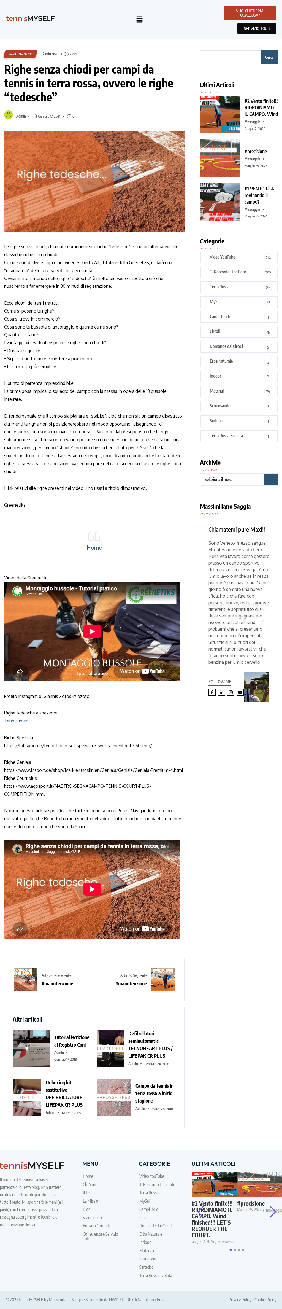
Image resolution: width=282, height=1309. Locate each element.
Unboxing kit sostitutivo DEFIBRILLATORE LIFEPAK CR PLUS (64, 1093)
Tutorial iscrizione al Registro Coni (72, 1041)
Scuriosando (220, 405)
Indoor (215, 376)
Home (94, 547)
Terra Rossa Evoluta (226, 435)
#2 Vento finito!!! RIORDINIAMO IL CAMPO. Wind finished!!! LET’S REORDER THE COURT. (212, 1219)
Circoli (215, 331)
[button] (139, 19)
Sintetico (217, 420)
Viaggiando (92, 1217)
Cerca (269, 57)
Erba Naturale (221, 361)
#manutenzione (57, 983)
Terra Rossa (219, 286)
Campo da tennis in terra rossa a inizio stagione (154, 1093)
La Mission (92, 1201)
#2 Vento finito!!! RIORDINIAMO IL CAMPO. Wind (261, 107)
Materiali (217, 391)
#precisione (256, 151)
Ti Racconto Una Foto (228, 272)
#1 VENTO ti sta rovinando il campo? (260, 195)
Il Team (89, 1192)
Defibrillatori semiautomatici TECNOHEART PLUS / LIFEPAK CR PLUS (150, 1044)
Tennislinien (16, 721)
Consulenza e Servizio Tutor (100, 1236)
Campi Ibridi (220, 316)
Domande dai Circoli (226, 346)
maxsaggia (252, 122)
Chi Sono (90, 1184)
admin (21, 116)
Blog (87, 1209)
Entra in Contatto (97, 1226)
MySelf (216, 301)
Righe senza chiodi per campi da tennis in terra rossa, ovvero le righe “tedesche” (88, 83)
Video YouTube (20, 54)
